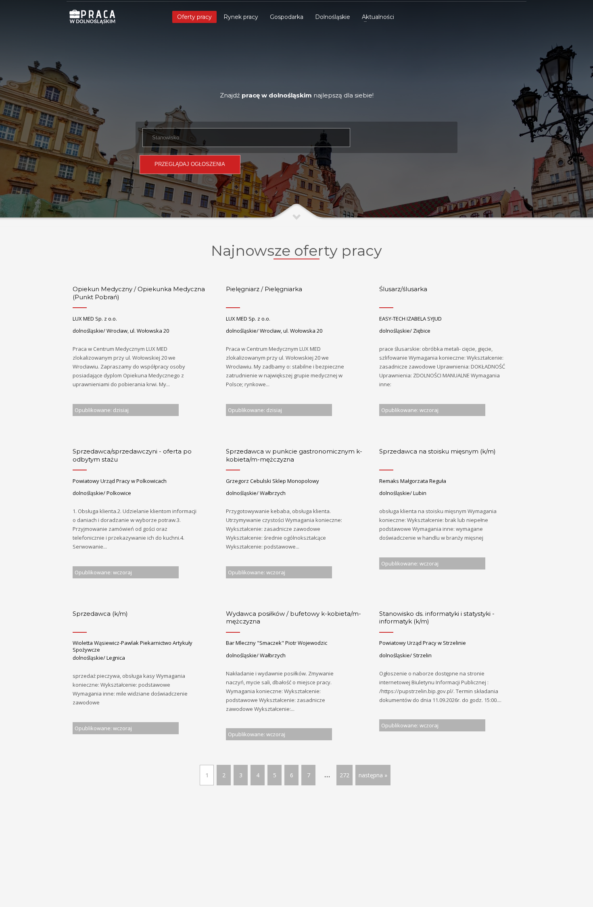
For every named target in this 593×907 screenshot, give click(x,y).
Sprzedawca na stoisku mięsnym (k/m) (437, 451)
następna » (373, 775)
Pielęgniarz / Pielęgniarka (264, 289)
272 (344, 775)
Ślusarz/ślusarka (403, 289)
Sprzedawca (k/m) (100, 613)
